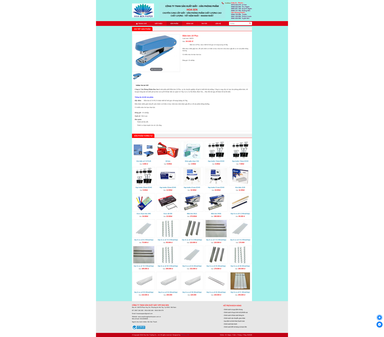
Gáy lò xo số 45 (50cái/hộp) (216, 292)
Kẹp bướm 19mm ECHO (240, 161)
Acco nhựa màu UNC (144, 214)
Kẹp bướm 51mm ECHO (216, 187)
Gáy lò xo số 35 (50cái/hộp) (143, 292)
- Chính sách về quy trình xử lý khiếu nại (235, 312)
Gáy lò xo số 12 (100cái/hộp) (192, 240)
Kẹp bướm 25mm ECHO (144, 187)
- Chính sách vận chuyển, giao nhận (234, 318)
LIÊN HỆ (218, 23)
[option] (156, 53)
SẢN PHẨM (174, 23)
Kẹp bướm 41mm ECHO (192, 187)
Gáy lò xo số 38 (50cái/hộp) (192, 292)
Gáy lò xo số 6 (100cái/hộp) (240, 214)
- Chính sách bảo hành (230, 324)
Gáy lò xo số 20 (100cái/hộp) (168, 266)
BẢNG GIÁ (189, 23)
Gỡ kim (168, 161)
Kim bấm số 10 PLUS (143, 161)
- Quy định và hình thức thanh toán (234, 321)
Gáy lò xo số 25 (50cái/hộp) (216, 266)
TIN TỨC (204, 23)
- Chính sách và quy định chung (233, 309)
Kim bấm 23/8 (240, 187)
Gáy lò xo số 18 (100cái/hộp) (144, 266)
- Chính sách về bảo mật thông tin (233, 315)
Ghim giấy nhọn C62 (192, 161)
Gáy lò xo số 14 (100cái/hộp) (216, 240)
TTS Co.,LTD (185, 335)
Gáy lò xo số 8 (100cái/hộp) (143, 240)
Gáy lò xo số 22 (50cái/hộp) (192, 266)
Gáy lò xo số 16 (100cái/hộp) (240, 240)
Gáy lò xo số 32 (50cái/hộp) (168, 292)
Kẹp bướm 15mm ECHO (216, 161)
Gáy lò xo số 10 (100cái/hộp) (168, 240)
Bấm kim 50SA (216, 214)
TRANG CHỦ (142, 23)
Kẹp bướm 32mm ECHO (168, 187)
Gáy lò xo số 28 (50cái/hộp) (240, 266)
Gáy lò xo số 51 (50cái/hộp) (240, 292)
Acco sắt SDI (168, 214)
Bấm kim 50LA (192, 214)
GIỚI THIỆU (158, 23)
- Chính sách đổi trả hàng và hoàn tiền (235, 327)
